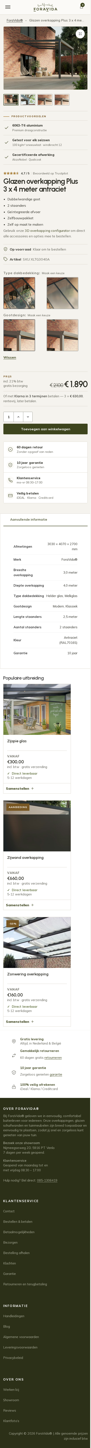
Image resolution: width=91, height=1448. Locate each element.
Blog (6, 1326)
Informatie (15, 1306)
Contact (9, 1211)
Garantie (9, 1274)
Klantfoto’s (11, 1421)
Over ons (13, 1379)
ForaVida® (15, 20)
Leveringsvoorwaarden (20, 1347)
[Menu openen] (7, 7)
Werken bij (11, 1390)
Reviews (9, 1410)
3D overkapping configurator (47, 230)
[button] (80, 33)
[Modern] (19, 335)
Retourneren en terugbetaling (25, 1284)
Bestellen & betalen (17, 1222)
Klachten (9, 1263)
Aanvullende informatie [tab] (28, 519)
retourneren (53, 1058)
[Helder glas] (19, 293)
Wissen (9, 357)
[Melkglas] (62, 293)
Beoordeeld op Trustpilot (50, 173)
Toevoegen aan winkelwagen (45, 429)
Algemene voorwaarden (21, 1337)
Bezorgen (10, 1242)
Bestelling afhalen (16, 1253)
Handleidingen (13, 1316)
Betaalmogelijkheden (18, 1232)
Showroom (11, 1400)
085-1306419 (47, 1180)
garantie (56, 1074)
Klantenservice (21, 1201)
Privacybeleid (13, 1358)
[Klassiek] (62, 335)
